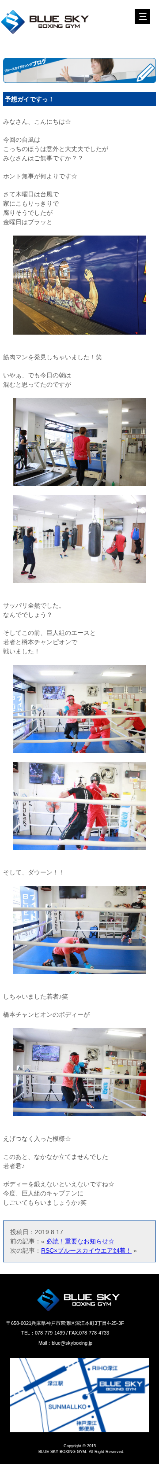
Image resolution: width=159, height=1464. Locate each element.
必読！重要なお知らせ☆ (80, 1241)
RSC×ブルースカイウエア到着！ (86, 1250)
